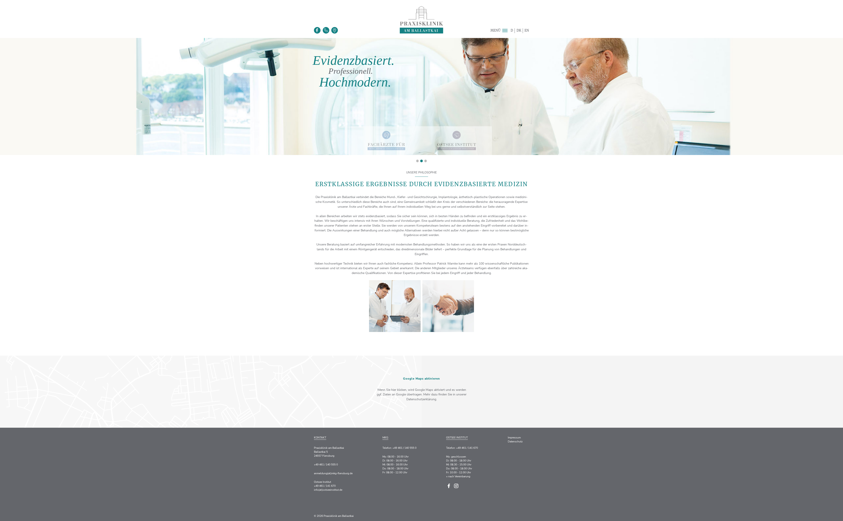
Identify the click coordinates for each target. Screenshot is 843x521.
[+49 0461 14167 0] (326, 30)
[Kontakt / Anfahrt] (334, 30)
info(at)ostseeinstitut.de (328, 490)
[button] (505, 30)
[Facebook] (317, 30)
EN (526, 30)
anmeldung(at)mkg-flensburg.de (333, 473)
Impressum (514, 437)
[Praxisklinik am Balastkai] (421, 20)
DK (519, 30)
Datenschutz (515, 441)
